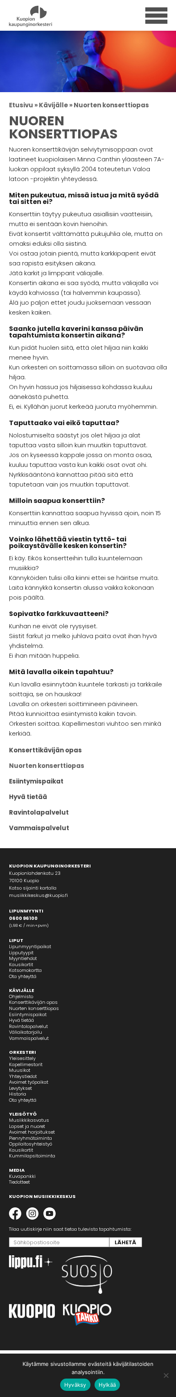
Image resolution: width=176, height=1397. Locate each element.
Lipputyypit (21, 952)
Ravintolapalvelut (39, 812)
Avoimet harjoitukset (32, 1132)
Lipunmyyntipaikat (30, 946)
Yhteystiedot (23, 1076)
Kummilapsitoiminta (32, 1155)
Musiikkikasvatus (29, 1120)
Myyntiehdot (23, 958)
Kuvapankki (22, 1176)
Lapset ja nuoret (27, 1126)
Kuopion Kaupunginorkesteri (45, 16)
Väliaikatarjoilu (25, 1032)
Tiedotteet (19, 1182)
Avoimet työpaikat (28, 1082)
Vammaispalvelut (39, 828)
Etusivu (21, 105)
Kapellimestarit (26, 1064)
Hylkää (107, 1384)
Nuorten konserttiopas (46, 765)
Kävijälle (53, 105)
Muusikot (19, 1070)
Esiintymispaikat (36, 781)
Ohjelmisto (21, 996)
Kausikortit (21, 964)
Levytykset (20, 1088)
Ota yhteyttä (22, 976)
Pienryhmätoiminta (30, 1138)
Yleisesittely (22, 1058)
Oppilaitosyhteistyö (30, 1144)
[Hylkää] (166, 1375)
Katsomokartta (25, 970)
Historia (17, 1094)
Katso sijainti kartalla (32, 888)
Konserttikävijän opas (45, 750)
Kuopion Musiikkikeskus (42, 1196)
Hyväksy (75, 1384)
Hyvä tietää (28, 796)
